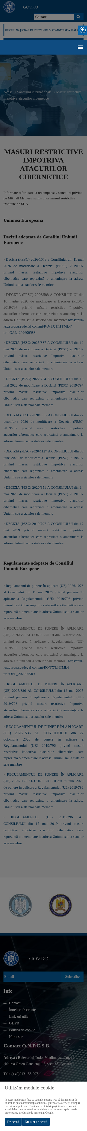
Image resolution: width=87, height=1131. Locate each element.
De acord (13, 1122)
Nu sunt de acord (36, 1122)
